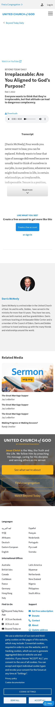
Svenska (32, 551)
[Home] (18, 14)
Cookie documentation (14, 682)
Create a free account (27, 227)
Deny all (15, 700)
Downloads (12, 113)
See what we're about (27, 469)
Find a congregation (27, 482)
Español (32, 528)
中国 (4, 532)
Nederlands (34, 537)
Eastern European (10, 547)
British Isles (7, 569)
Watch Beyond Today (27, 495)
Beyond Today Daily (15, 22)
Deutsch (6, 542)
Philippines (34, 588)
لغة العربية (6, 528)
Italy (4, 597)
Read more (27, 189)
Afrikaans (6, 537)
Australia (6, 564)
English (5, 551)
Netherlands (34, 574)
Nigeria (32, 583)
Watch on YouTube (10, 61)
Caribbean (6, 579)
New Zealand (35, 579)
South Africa (34, 593)
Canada (5, 574)
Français (32, 532)
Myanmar (33, 569)
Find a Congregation (11, 4)
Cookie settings (27, 691)
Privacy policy (11, 678)
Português (33, 542)
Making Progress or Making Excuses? (20, 422)
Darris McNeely (10, 298)
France (5, 583)
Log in (50, 4)
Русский (33, 547)
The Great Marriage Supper (15, 395)
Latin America (35, 564)
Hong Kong (7, 593)
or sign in (27, 234)
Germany (6, 588)
